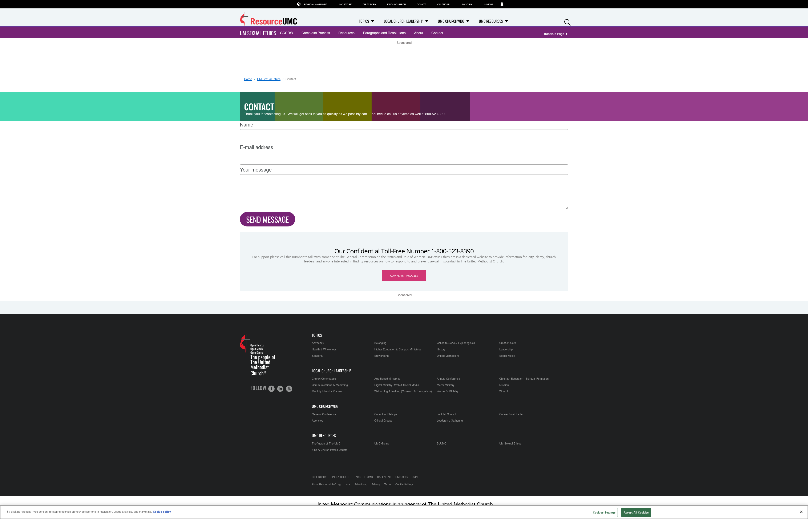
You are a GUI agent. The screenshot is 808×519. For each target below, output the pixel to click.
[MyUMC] (504, 4)
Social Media (507, 356)
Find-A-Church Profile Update (329, 450)
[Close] (801, 511)
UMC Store (345, 4)
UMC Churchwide (325, 406)
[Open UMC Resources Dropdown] (506, 21)
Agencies (317, 420)
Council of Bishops (385, 414)
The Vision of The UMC (326, 443)
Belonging (380, 343)
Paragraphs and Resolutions (384, 32)
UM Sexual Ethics (258, 33)
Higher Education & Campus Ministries (397, 349)
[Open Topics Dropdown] (372, 21)
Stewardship (381, 356)
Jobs (347, 484)
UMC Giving (381, 443)
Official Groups (383, 420)
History (441, 349)
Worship (504, 391)
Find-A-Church (396, 4)
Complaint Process (316, 32)
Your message (256, 169)
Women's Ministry (447, 391)
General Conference (324, 414)
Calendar (443, 4)
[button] (567, 21)
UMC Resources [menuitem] (491, 21)
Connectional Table (510, 414)
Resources (346, 32)
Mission (504, 385)
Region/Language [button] (315, 4)
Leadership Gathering (450, 420)
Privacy (376, 484)
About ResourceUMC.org (326, 484)
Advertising (361, 484)
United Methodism (448, 356)
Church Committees (324, 379)
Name (246, 124)
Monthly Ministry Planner (327, 391)
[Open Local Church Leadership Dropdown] (426, 21)
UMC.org (466, 4)
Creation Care (507, 343)
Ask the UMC (364, 476)
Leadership (506, 349)
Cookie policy (162, 512)
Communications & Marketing (330, 385)
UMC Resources (324, 435)
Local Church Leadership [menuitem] (403, 21)
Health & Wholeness (324, 349)
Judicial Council (446, 414)
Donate (421, 4)
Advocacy (318, 343)
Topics (317, 335)
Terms (387, 484)
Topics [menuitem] (364, 21)
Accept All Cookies (636, 512)
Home (248, 79)
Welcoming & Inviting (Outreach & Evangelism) (403, 391)
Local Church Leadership (331, 370)
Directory (369, 4)
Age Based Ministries (387, 379)
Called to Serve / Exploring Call (456, 343)
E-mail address (256, 147)
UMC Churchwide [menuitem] (451, 21)
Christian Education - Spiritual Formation (524, 379)
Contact (437, 32)
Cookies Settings (604, 512)
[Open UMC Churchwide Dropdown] (467, 21)
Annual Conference (448, 379)
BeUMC (441, 443)
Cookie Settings (404, 484)
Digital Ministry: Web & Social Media (396, 385)
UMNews (488, 4)
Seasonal (317, 356)
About (418, 32)
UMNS (415, 476)
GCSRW (286, 32)
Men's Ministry (445, 385)
